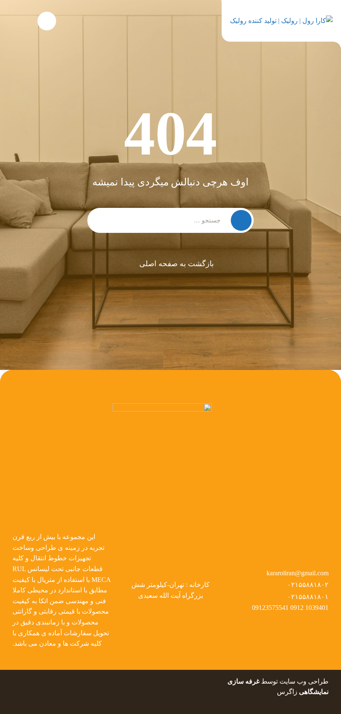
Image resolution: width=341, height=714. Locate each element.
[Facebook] (63, 681)
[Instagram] (17, 681)
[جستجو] (241, 220)
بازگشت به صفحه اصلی (176, 264)
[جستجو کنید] (46, 21)
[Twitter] (48, 681)
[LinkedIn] (32, 681)
